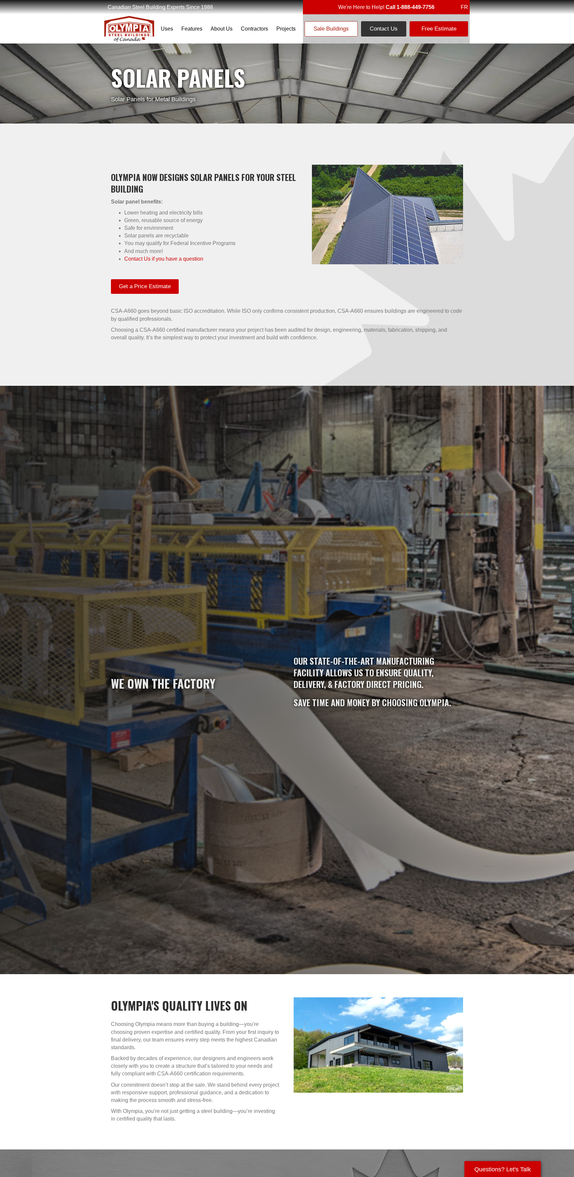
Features (191, 29)
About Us (222, 29)
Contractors (254, 29)
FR (464, 7)
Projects (286, 29)
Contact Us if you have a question (163, 259)
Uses (167, 29)
